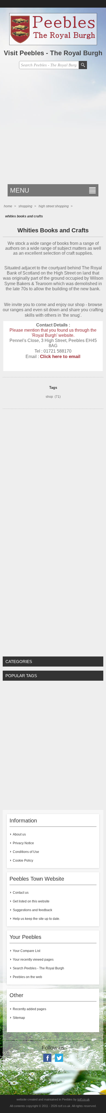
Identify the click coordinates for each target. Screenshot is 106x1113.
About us (19, 834)
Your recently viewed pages (33, 959)
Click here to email (60, 356)
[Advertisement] (53, 128)
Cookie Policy (23, 860)
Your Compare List (26, 951)
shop (49, 397)
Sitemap (19, 1018)
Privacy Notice (23, 843)
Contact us (21, 893)
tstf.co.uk (83, 1099)
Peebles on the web (27, 977)
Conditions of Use (26, 852)
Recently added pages (29, 1009)
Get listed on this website (31, 901)
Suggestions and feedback (32, 910)
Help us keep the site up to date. (36, 919)
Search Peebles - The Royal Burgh (38, 968)
